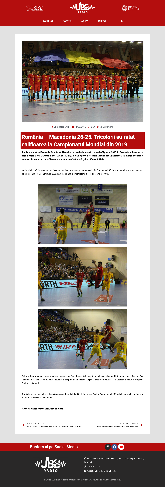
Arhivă (84, 21)
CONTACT (102, 21)
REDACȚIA (67, 21)
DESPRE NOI (48, 21)
